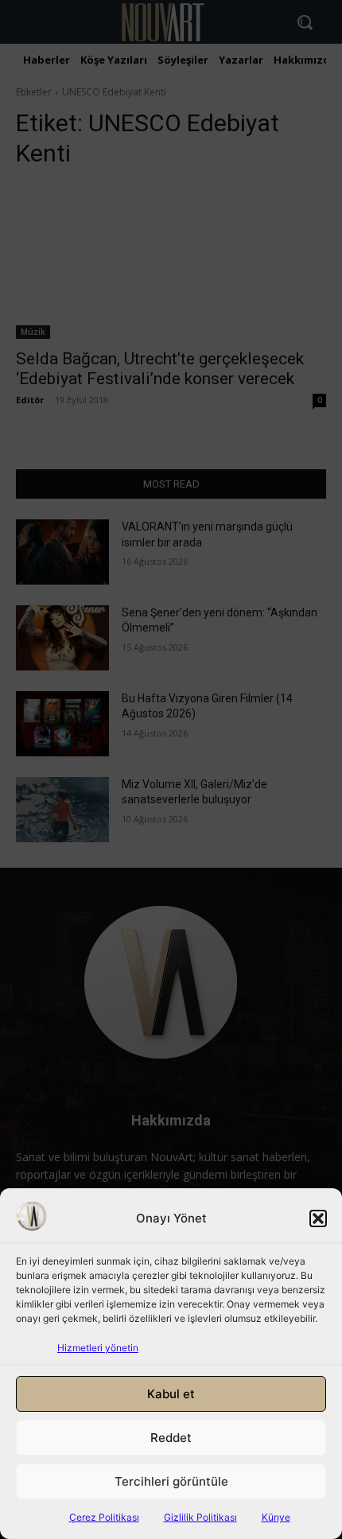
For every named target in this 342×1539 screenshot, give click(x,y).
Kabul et (171, 1393)
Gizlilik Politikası (200, 1517)
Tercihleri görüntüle (171, 1481)
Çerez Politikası (104, 1517)
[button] (318, 1218)
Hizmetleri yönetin (97, 1348)
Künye (276, 1517)
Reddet (171, 1437)
